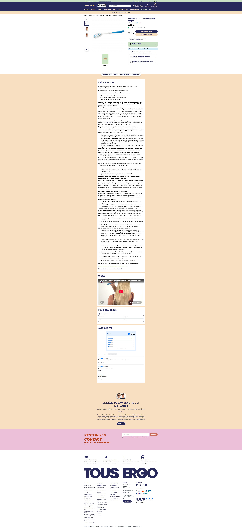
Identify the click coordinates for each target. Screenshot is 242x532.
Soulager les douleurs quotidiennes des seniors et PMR (89, 508)
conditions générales (133, 436)
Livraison (99, 489)
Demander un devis (146, 34)
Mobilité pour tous (87, 485)
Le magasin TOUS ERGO (114, 487)
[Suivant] (87, 49)
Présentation (107, 74)
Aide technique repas (88, 490)
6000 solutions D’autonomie (110, 460)
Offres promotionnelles (101, 509)
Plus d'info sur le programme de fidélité (135, 39)
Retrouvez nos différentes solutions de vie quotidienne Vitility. (113, 266)
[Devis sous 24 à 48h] (156, 44)
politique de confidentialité (146, 436)
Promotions (99, 514)
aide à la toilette (109, 122)
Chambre (86, 489)
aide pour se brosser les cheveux (115, 88)
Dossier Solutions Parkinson (115, 500)
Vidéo (115, 74)
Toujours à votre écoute (90, 460)
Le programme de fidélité (102, 502)
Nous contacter (113, 489)
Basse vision (86, 501)
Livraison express (145, 460)
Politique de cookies (128, 526)
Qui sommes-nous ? (113, 485)
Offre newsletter (100, 511)
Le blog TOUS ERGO (113, 492)
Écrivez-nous (121, 423)
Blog (150, 9)
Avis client (136, 74)
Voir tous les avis (139, 502)
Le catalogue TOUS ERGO (114, 490)
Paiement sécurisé (126, 460)
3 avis (142, 22)
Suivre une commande (101, 494)
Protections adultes (88, 494)
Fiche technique (124, 74)
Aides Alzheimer (87, 500)
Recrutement (112, 494)
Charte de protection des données (117, 526)
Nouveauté (99, 513)
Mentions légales (95, 526)
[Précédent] (87, 20)
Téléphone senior (87, 498)
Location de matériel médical (102, 497)
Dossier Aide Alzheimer (114, 498)
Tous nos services (100, 487)
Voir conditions (108, 1)
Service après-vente (100, 507)
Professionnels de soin (88, 496)
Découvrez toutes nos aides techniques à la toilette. (110, 268)
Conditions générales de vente (104, 526)
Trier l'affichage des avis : (103, 353)
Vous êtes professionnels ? (102, 485)
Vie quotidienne (87, 492)
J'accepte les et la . (138, 436)
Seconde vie (144, 9)
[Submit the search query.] (110, 5)
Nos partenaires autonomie (115, 496)
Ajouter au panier (146, 31)
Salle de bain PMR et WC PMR (89, 487)
